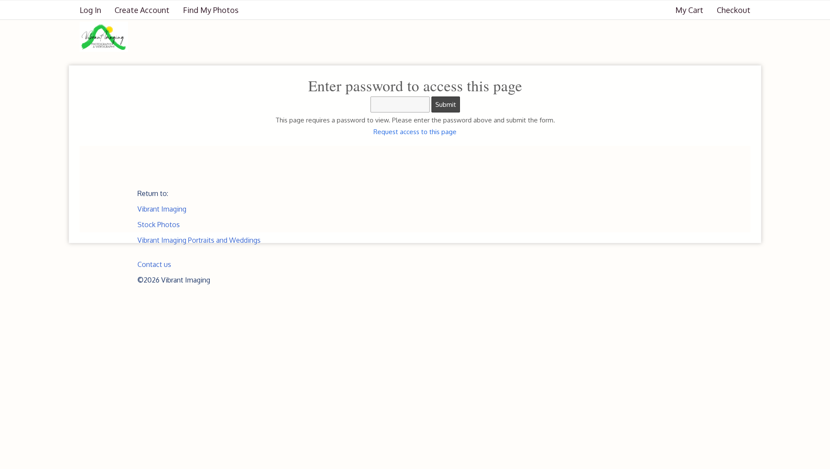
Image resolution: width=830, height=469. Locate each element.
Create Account (142, 10)
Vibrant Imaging (161, 209)
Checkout (733, 10)
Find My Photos (211, 10)
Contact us (154, 264)
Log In (90, 10)
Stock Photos (158, 224)
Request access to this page (415, 132)
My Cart (690, 10)
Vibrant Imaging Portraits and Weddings (199, 240)
